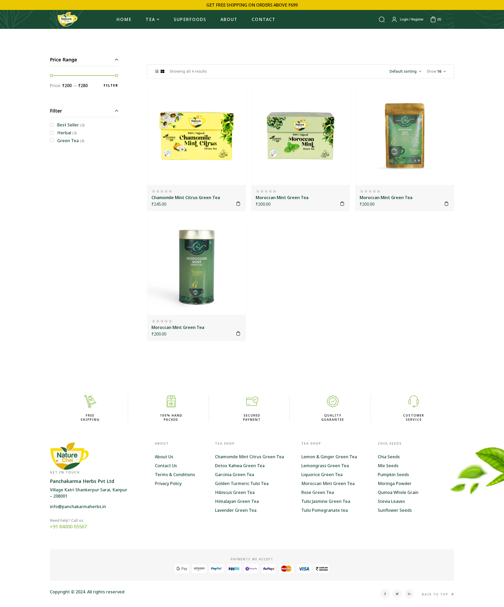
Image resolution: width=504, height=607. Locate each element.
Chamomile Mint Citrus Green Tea (185, 197)
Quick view (234, 110)
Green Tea (68, 140)
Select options (342, 203)
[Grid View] (162, 71)
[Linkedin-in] (409, 594)
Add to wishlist (234, 97)
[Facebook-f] (385, 594)
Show (431, 71)
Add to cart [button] (238, 203)
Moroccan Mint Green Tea (282, 197)
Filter (111, 85)
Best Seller (68, 125)
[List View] (157, 71)
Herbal (64, 133)
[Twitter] (397, 594)
